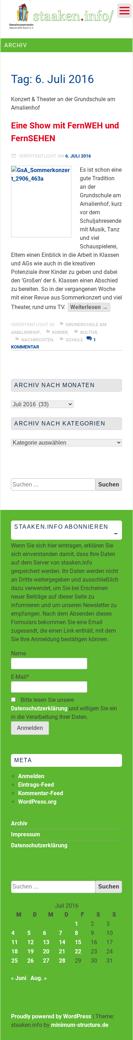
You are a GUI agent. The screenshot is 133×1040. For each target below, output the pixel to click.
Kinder (60, 332)
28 (62, 960)
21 (62, 951)
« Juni (18, 978)
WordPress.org (37, 801)
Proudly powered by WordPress (51, 1016)
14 (62, 942)
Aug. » (39, 978)
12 (30, 942)
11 (14, 942)
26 (30, 960)
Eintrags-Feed (36, 784)
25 (14, 960)
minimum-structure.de (80, 1025)
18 (14, 951)
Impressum (25, 834)
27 (46, 960)
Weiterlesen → (90, 307)
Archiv (19, 823)
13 (46, 942)
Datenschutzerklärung (39, 708)
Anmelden (31, 776)
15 (78, 942)
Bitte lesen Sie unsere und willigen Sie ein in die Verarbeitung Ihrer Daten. (64, 708)
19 (30, 951)
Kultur (88, 332)
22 (78, 951)
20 (46, 951)
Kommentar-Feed (40, 793)
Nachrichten (37, 339)
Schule (74, 339)
